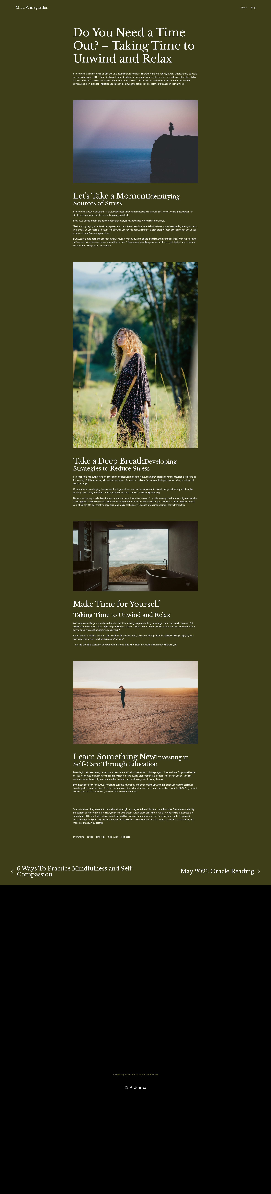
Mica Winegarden (32, 7)
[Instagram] (126, 1087)
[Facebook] (131, 1087)
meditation (113, 837)
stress (90, 837)
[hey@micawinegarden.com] (144, 1087)
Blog (253, 7)
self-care (125, 837)
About (244, 7)
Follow (155, 1074)
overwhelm (78, 837)
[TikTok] (135, 1087)
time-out (100, 837)
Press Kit (146, 1074)
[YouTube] (140, 1087)
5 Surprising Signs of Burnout (127, 1074)
